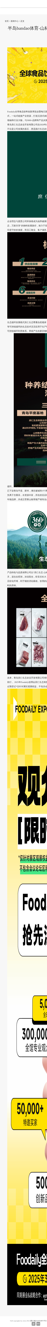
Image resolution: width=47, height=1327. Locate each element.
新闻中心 (14, 21)
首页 (7, 21)
